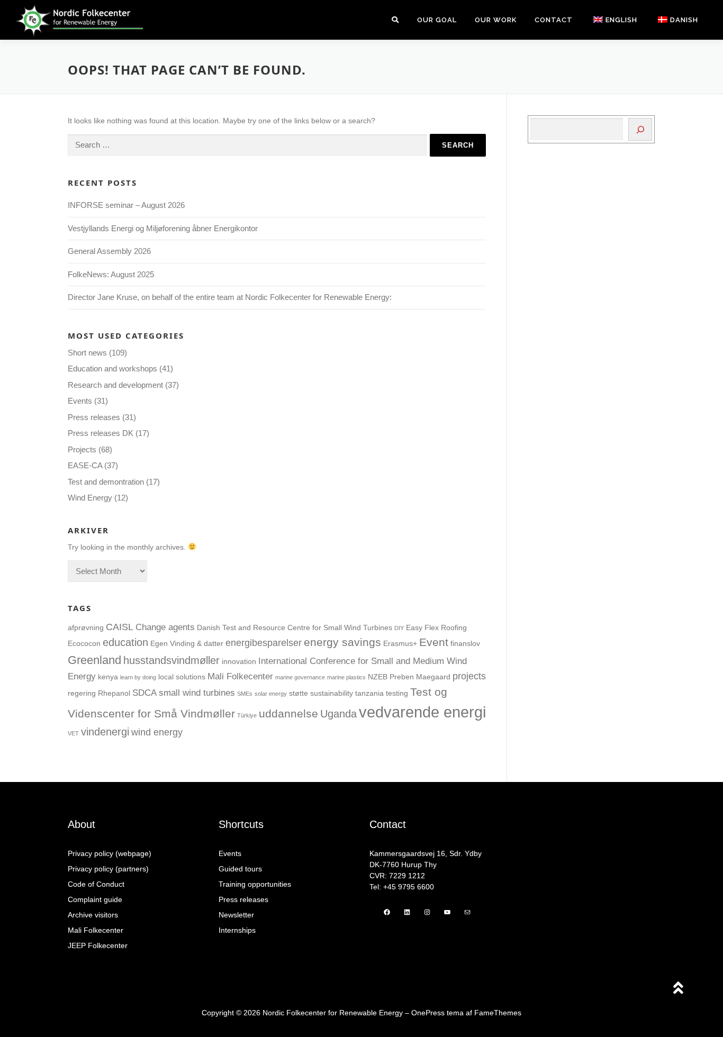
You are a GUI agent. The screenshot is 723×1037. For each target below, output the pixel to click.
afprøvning (86, 627)
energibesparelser (263, 642)
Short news (87, 352)
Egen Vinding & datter (186, 643)
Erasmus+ (400, 643)
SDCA (144, 692)
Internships (237, 930)
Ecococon (84, 643)
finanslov (465, 643)
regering (82, 693)
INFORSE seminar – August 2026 (126, 205)
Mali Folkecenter (240, 676)
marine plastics (346, 677)
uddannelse (288, 713)
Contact (554, 20)
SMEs (244, 693)
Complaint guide (95, 899)
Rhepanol (114, 693)
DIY (399, 628)
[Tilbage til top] (678, 989)
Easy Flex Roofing (436, 627)
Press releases (94, 417)
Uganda (338, 714)
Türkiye (247, 715)
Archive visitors (93, 915)
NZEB (377, 676)
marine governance (300, 677)
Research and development (115, 384)
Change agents (165, 627)
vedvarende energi (422, 712)
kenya (108, 676)
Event (433, 642)
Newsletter (236, 915)
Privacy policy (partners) (108, 869)
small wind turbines (197, 692)
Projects (82, 449)
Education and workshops (112, 368)
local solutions (181, 676)
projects (469, 675)
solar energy (271, 693)
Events (80, 400)
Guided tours (240, 869)
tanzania (369, 693)
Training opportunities (255, 884)
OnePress (428, 1012)
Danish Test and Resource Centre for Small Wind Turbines (294, 627)
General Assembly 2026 (109, 251)
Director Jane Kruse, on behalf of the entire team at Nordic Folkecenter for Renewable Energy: (230, 297)
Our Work (496, 20)
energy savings (342, 642)
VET (73, 733)
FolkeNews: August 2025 (111, 274)
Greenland (94, 660)
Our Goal (437, 20)
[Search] (640, 129)
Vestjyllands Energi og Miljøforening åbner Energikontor (164, 228)
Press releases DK (100, 433)
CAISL (119, 626)
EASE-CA (85, 465)
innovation (239, 661)
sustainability (331, 693)
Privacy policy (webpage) (109, 853)
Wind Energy (90, 497)
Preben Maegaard (420, 676)
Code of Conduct (96, 884)
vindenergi (105, 732)
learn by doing (138, 677)
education (125, 642)
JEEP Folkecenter (98, 945)
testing (397, 693)
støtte (298, 693)
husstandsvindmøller (171, 660)
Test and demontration (106, 481)
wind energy (157, 732)
